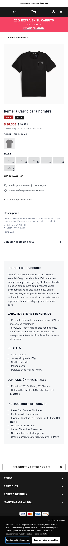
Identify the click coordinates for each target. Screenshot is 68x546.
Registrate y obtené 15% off (31, 466)
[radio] (9, 143)
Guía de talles (11, 176)
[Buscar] (14, 12)
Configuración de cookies (17, 540)
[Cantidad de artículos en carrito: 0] (61, 12)
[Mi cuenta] (53, 12)
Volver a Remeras (18, 37)
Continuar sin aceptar (57, 520)
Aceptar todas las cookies (46, 540)
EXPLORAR (27, 28)
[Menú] (7, 12)
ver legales (38, 28)
